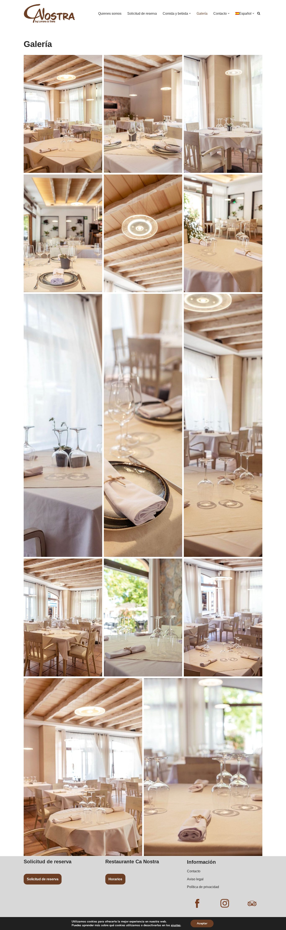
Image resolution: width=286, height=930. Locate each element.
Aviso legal (195, 879)
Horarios (115, 879)
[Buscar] (258, 13)
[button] (190, 13)
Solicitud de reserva (142, 13)
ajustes (175, 925)
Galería (202, 13)
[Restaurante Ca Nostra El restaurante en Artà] (49, 13)
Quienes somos (109, 13)
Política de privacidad (203, 887)
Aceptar (202, 923)
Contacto (193, 871)
